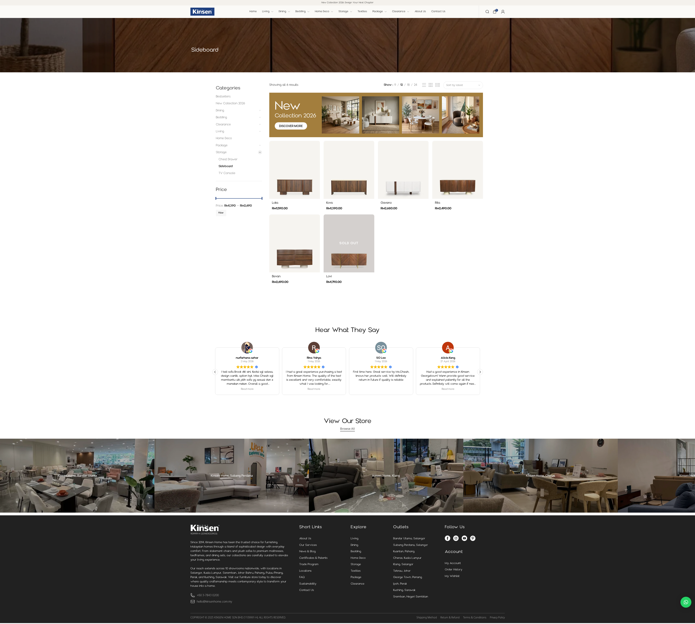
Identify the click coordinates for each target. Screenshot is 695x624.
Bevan (276, 276)
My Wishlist (452, 576)
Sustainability (307, 584)
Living (220, 131)
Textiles (355, 571)
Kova (329, 203)
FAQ (302, 577)
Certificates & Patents (313, 558)
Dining (220, 110)
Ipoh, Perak (400, 584)
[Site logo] (202, 11)
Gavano (386, 203)
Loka (275, 203)
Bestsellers (223, 96)
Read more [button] (247, 389)
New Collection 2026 (230, 103)
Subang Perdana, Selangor (410, 545)
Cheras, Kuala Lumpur (407, 558)
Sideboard (226, 166)
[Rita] (457, 170)
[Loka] (294, 170)
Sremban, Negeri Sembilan (410, 596)
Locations (305, 571)
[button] (480, 372)
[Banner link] (77, 476)
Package (221, 145)
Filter (221, 213)
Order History (453, 569)
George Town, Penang (407, 577)
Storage (221, 152)
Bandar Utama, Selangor (409, 538)
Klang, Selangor (403, 564)
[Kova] (349, 170)
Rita (437, 203)
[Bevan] (294, 243)
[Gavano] (403, 170)
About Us (305, 538)
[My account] (503, 11)
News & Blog (307, 551)
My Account (453, 563)
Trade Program (309, 564)
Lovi (329, 276)
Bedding (221, 117)
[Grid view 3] (431, 85)
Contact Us (306, 590)
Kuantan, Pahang (403, 551)
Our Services (308, 545)
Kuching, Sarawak (404, 590)
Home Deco (224, 138)
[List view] (424, 85)
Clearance (223, 124)
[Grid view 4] (437, 85)
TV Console (227, 173)
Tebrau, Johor (402, 571)
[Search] (487, 11)
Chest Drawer (228, 159)
